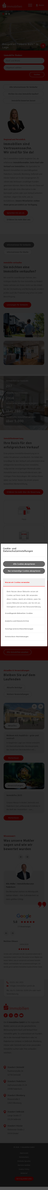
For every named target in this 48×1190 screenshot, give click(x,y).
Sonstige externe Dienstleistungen (19, 629)
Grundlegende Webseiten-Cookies (19, 613)
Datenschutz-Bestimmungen (16, 636)
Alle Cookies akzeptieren (24, 564)
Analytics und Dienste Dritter (17, 621)
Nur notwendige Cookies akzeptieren (24, 571)
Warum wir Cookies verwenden (17, 582)
